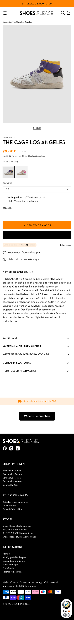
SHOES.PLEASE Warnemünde (18, 533)
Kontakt (6, 554)
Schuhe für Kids (10, 485)
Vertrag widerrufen (12, 572)
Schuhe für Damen (12, 471)
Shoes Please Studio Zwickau (17, 526)
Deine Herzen (9, 506)
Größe (7, 183)
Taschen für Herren (12, 481)
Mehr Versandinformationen (23, 201)
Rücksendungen (10, 565)
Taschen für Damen (12, 474)
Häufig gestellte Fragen (14, 557)
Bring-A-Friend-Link (12, 509)
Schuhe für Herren (12, 478)
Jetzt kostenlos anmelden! (15, 502)
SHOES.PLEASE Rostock (15, 530)
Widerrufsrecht (10, 582)
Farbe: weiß (10, 162)
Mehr (37, 128)
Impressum (8, 586)
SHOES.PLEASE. (21, 604)
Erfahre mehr (65, 245)
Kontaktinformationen (26, 586)
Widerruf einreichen (37, 416)
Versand (15, 156)
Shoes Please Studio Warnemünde (19, 537)
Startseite (7, 22)
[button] (63, 12)
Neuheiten (45, 3)
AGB (45, 582)
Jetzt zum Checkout (37, 235)
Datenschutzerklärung (31, 582)
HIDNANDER (9, 138)
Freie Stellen (9, 568)
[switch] (66, 615)
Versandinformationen (14, 561)
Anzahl (7, 208)
